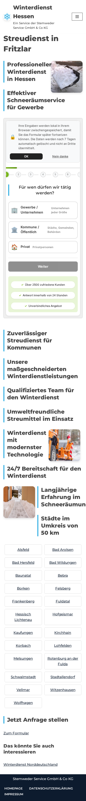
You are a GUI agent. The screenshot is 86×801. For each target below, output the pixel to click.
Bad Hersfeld (23, 562)
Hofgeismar (63, 614)
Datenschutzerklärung (51, 788)
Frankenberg (23, 601)
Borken (23, 588)
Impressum (13, 794)
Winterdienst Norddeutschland (30, 764)
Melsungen (23, 658)
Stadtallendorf (62, 677)
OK (26, 156)
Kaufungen (23, 632)
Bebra (63, 575)
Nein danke (60, 156)
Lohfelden (63, 645)
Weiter (43, 266)
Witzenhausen (62, 690)
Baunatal (23, 575)
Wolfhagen (23, 702)
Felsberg (62, 588)
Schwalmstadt (23, 677)
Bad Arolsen (62, 549)
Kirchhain (62, 632)
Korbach (23, 645)
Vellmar (23, 690)
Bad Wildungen (62, 562)
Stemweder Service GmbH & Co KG (43, 779)
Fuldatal (63, 601)
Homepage (13, 788)
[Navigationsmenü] (77, 17)
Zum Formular (16, 733)
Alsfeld (23, 549)
